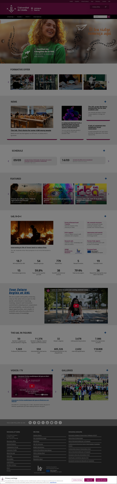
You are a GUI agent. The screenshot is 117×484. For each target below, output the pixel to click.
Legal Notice (53, 482)
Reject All (89, 480)
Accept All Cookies (101, 480)
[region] (58, 480)
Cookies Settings (77, 480)
